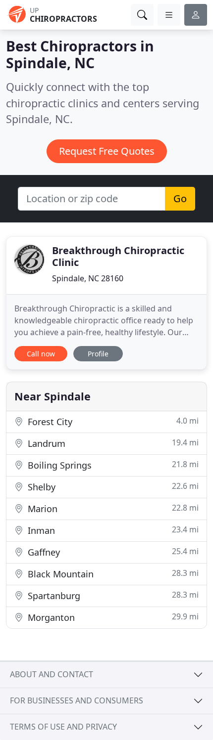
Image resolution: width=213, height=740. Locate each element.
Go (180, 198)
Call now (41, 353)
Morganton (112, 617)
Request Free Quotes (107, 151)
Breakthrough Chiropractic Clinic (118, 256)
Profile (98, 353)
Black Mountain (112, 573)
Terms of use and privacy (63, 726)
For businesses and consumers (76, 700)
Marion (112, 508)
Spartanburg (112, 595)
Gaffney (112, 552)
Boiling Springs (112, 465)
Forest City (112, 421)
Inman (112, 530)
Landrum (112, 443)
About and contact (51, 674)
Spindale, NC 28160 (87, 278)
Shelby (112, 486)
